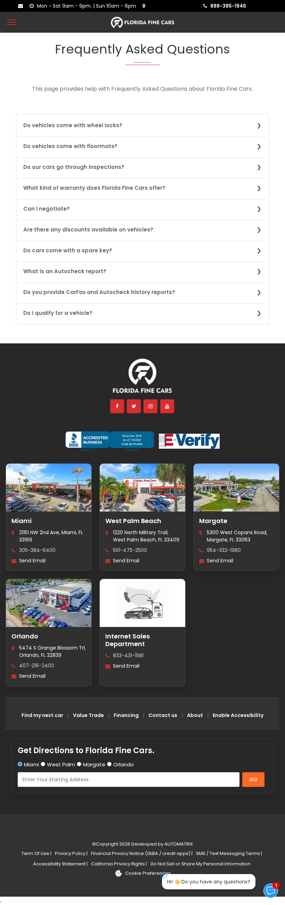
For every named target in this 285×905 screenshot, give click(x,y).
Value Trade (88, 715)
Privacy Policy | (71, 853)
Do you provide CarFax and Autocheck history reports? (99, 292)
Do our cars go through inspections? (73, 167)
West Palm (61, 764)
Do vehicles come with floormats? (70, 146)
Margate (213, 520)
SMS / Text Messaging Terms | (229, 853)
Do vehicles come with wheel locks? (72, 125)
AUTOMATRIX (178, 844)
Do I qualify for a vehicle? (57, 313)
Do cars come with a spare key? (67, 250)
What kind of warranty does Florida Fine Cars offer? (94, 187)
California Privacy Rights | (119, 864)
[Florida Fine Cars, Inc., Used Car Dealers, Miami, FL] (109, 441)
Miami (21, 520)
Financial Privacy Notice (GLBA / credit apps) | (142, 853)
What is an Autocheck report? (64, 271)
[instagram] (151, 406)
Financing (126, 715)
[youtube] (167, 406)
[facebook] (117, 406)
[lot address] (145, 5)
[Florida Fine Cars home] (142, 379)
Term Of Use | (36, 853)
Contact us (162, 715)
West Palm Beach (133, 520)
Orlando (24, 636)
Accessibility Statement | (60, 864)
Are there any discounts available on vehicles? (88, 229)
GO (253, 779)
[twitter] (134, 406)
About (195, 715)
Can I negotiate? (46, 208)
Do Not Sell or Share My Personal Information (200, 864)
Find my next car (42, 715)
